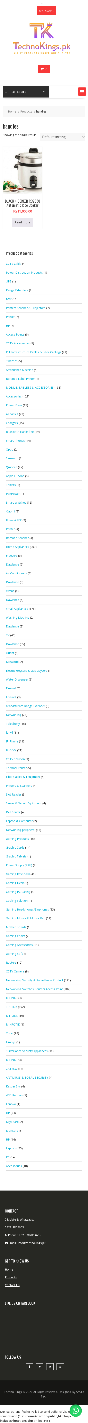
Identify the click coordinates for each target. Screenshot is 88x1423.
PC (8, 1157)
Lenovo (11, 1104)
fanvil (9, 732)
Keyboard (12, 1122)
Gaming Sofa (14, 954)
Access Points (15, 334)
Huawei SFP (14, 520)
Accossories (14, 1166)
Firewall (11, 688)
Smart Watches (16, 502)
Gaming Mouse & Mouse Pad (25, 918)
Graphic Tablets (16, 856)
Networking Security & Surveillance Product (34, 980)
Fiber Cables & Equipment (23, 777)
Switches (12, 361)
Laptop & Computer (19, 821)
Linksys (11, 1042)
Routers (11, 962)
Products (11, 1277)
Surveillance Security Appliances (27, 1051)
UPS (8, 281)
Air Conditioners (16, 573)
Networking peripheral (20, 830)
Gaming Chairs (15, 936)
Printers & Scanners (19, 786)
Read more (22, 222)
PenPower (13, 494)
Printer (10, 317)
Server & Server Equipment (24, 803)
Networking (13, 715)
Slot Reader (13, 794)
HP (8, 326)
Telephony (13, 724)
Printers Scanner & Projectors (25, 308)
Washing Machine (17, 617)
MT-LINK (12, 1016)
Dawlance (12, 564)
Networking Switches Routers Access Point (34, 989)
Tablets (11, 485)
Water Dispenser (17, 679)
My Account (46, 10)
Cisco (9, 1033)
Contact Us (12, 1285)
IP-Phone (12, 741)
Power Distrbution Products (24, 272)
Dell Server (13, 812)
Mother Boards (16, 927)
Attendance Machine (19, 370)
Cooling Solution (17, 901)
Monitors (12, 1131)
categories (18, 91)
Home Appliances (17, 547)
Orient (10, 653)
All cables (12, 414)
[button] (82, 91)
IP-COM (11, 750)
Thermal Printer (16, 768)
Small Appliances (17, 609)
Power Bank (14, 405)
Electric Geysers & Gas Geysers (26, 671)
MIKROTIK (13, 1024)
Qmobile (11, 467)
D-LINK (11, 998)
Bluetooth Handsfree (20, 432)
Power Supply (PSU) (19, 865)
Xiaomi (10, 511)
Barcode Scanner (17, 538)
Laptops (11, 1148)
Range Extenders (17, 290)
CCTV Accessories (18, 343)
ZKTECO (11, 1069)
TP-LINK (11, 1007)
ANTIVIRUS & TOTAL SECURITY (27, 1077)
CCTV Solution (15, 759)
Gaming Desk (15, 883)
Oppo (9, 449)
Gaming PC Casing (18, 892)
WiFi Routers (14, 1095)
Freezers (11, 556)
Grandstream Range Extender (25, 706)
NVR (9, 299)
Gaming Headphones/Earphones (27, 909)
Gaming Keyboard (18, 874)
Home (9, 1269)
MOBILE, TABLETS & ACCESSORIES (30, 387)
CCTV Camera (15, 971)
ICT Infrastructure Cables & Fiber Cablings (33, 352)
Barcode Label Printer (20, 379)
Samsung (12, 458)
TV (7, 635)
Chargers (12, 423)
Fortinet (11, 697)
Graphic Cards (15, 847)
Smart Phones (15, 441)
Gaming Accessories (19, 945)
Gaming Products (17, 839)
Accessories (14, 396)
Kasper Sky (13, 1086)
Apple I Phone (15, 476)
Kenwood (12, 662)
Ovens (10, 591)
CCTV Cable (13, 264)
